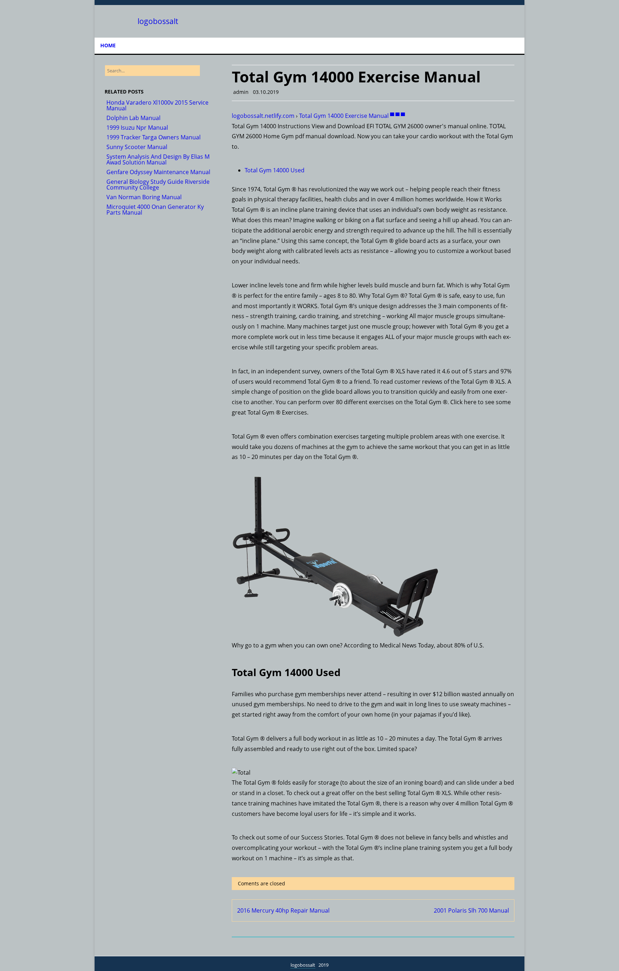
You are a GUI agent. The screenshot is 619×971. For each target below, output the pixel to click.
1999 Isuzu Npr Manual (137, 127)
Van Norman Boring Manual (144, 197)
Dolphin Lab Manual (133, 118)
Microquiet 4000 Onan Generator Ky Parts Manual (155, 209)
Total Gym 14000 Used (274, 170)
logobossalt (158, 21)
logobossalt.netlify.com (263, 116)
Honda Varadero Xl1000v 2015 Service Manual (157, 105)
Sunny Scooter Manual (136, 147)
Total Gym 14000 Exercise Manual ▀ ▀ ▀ (352, 116)
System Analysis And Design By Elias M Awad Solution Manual (158, 159)
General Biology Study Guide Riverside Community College (158, 184)
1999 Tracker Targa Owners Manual (153, 137)
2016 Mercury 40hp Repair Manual (283, 910)
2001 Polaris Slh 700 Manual (471, 910)
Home (108, 45)
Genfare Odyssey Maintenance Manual (158, 172)
